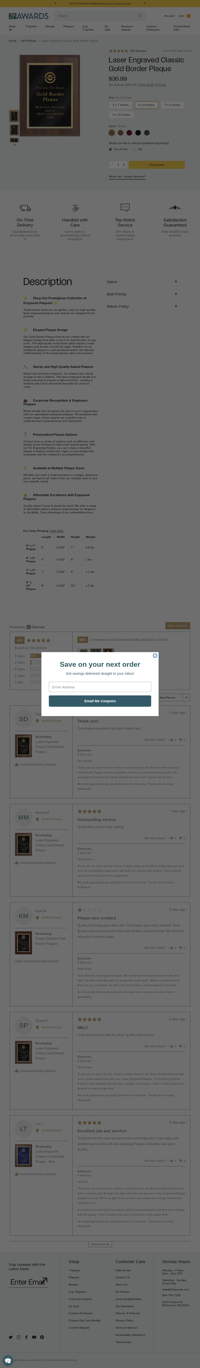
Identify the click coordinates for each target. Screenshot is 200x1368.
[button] (8, 1360)
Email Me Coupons (100, 701)
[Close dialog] (155, 656)
